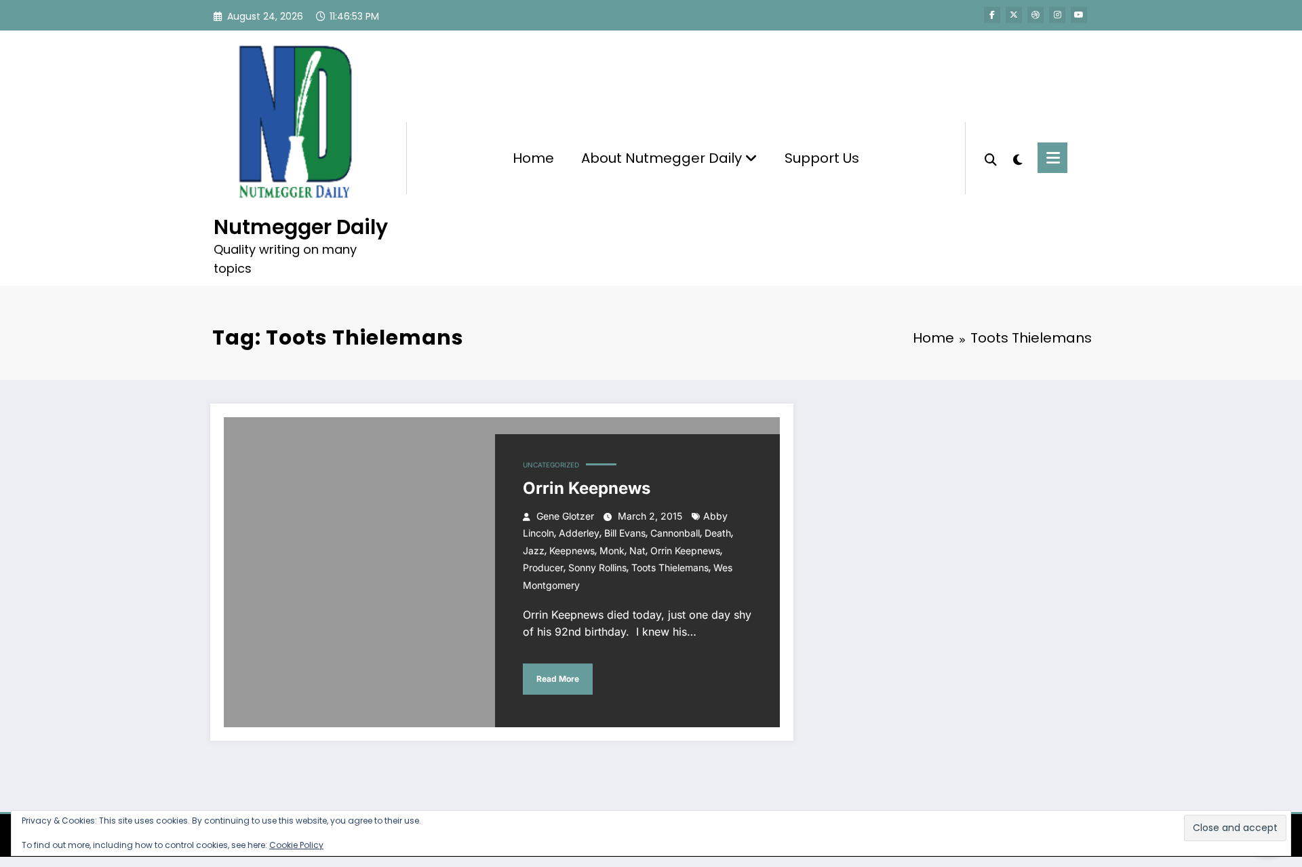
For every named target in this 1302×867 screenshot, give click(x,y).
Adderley (579, 533)
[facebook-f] (992, 15)
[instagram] (1057, 15)
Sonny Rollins (597, 567)
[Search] (990, 158)
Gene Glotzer (565, 516)
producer (543, 567)
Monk (612, 550)
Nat (637, 550)
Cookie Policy (296, 845)
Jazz (534, 550)
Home (533, 158)
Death (718, 533)
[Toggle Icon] (1052, 157)
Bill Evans (625, 533)
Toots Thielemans (670, 567)
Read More (557, 679)
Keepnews (572, 550)
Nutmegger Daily (301, 227)
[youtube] (1079, 15)
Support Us (822, 158)
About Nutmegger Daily (663, 158)
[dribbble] (1035, 15)
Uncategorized (551, 465)
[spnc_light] (1017, 158)
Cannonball (675, 533)
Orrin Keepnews (586, 488)
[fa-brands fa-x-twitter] (1014, 15)
